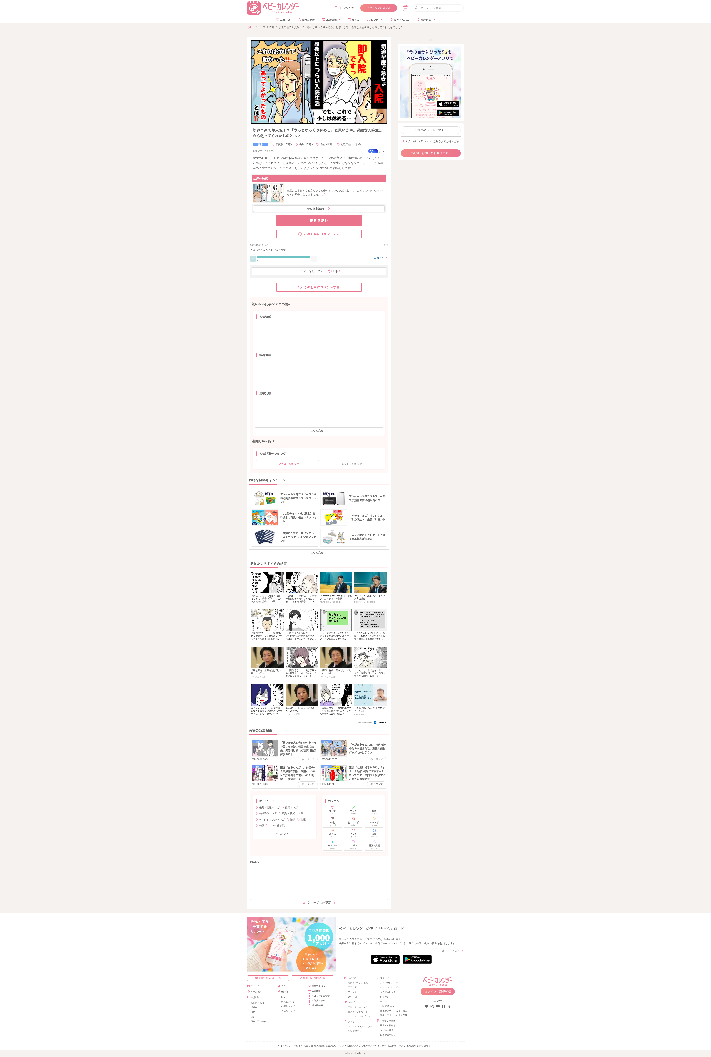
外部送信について (351, 1045)
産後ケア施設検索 (321, 996)
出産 (303, 819)
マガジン (352, 992)
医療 (272, 27)
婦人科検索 (317, 1005)
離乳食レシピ (288, 1001)
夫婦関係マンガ (268, 813)
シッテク (384, 996)
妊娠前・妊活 (257, 1002)
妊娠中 (254, 1007)
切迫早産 (346, 144)
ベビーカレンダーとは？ (290, 1045)
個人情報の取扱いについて (327, 1045)
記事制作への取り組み (270, 978)
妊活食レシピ (288, 1011)
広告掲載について (396, 1045)
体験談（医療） (284, 144)
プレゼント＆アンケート (360, 1007)
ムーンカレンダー (389, 982)
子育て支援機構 (388, 1025)
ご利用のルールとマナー (430, 130)
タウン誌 (352, 996)
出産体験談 (260, 178)
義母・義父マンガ (292, 813)
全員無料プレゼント (358, 1011)
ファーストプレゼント (359, 1016)
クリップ (309, 759)
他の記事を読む (316, 208)
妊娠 (292, 819)
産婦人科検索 (318, 1000)
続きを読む (319, 220)
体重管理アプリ (355, 1031)
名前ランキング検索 (358, 982)
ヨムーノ (384, 1001)
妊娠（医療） (306, 144)
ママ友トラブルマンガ (272, 819)
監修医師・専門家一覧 (314, 978)
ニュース (285, 19)
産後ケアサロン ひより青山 (393, 1010)
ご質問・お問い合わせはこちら (430, 153)
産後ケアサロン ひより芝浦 (393, 1015)
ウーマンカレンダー (390, 987)
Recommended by (364, 723)
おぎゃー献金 (386, 1030)
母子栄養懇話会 (388, 1035)
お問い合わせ (423, 1045)
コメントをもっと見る (317, 271)
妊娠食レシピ (288, 1006)
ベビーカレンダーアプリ (360, 1026)
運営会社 (308, 1045)
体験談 (284, 992)
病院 (358, 144)
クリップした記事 (319, 902)
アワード (352, 987)
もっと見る (316, 430)
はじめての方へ (347, 7)
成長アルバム (401, 19)
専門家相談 (308, 19)
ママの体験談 (277, 825)
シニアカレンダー (389, 992)
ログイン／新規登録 (378, 7)
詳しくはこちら (451, 951)
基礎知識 (331, 19)
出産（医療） (327, 144)
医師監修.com (387, 1006)
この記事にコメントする (322, 234)
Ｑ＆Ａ (355, 19)
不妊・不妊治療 (258, 1021)
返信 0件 (379, 258)
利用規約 (411, 1045)
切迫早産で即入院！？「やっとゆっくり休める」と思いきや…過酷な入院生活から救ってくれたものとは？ (341, 27)
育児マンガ (291, 807)
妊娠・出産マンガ (269, 807)
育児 (253, 1017)
